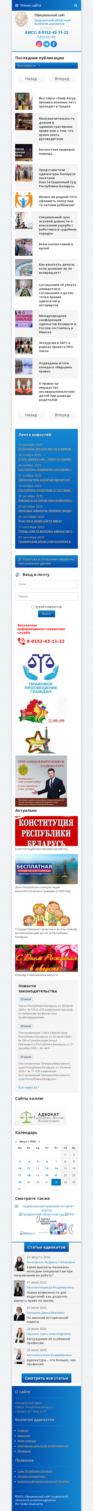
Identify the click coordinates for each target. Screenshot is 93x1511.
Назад (31, 78)
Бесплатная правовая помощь (57, 151)
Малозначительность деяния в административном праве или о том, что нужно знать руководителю (57, 128)
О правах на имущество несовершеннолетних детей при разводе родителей (57, 391)
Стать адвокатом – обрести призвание (47, 459)
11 (28, 1168)
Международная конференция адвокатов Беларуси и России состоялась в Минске (57, 324)
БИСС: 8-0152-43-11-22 (46, 32)
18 (28, 1175)
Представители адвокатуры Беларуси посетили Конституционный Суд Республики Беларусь (57, 178)
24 (19, 1182)
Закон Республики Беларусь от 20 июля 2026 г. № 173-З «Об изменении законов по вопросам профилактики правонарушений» (45, 1011)
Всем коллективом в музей (56, 246)
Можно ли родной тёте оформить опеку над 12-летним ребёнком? (58, 201)
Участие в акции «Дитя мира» (40, 521)
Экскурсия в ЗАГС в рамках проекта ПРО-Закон (56, 347)
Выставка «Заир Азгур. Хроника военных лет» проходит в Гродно (58, 102)
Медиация (24, 1451)
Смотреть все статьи (46, 1378)
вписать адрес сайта (46, 19)
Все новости (27, 66)
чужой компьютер (48, 607)
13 (46, 1168)
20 (46, 1175)
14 (56, 1168)
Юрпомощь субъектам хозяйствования (43, 1446)
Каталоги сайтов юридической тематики (44, 1481)
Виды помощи (27, 1441)
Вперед (62, 78)
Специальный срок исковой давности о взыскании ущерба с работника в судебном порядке (58, 225)
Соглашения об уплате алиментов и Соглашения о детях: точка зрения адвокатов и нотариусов (57, 295)
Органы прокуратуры (31, 1476)
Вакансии (24, 1436)
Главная (23, 1430)
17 (19, 1175)
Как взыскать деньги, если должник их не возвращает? (57, 268)
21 (56, 1175)
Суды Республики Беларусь (35, 1471)
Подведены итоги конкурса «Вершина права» (55, 367)
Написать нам (47, 37)
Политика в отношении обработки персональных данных (46, 561)
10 (19, 1168)
